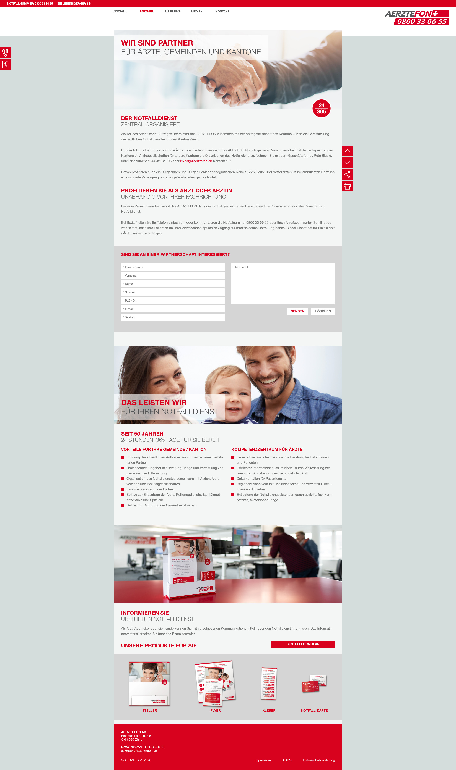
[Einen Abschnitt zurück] (347, 151)
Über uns (172, 11)
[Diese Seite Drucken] (347, 186)
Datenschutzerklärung (319, 760)
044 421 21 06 (160, 161)
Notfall (120, 11)
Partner (146, 11)
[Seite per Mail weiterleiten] (347, 174)
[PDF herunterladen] (5, 64)
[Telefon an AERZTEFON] (5, 52)
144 (89, 3)
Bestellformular (302, 644)
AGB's (287, 760)
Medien (197, 11)
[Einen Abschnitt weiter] (347, 162)
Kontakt (222, 11)
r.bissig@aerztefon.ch (196, 161)
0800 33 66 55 (44, 3)
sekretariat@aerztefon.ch (139, 751)
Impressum (263, 760)
